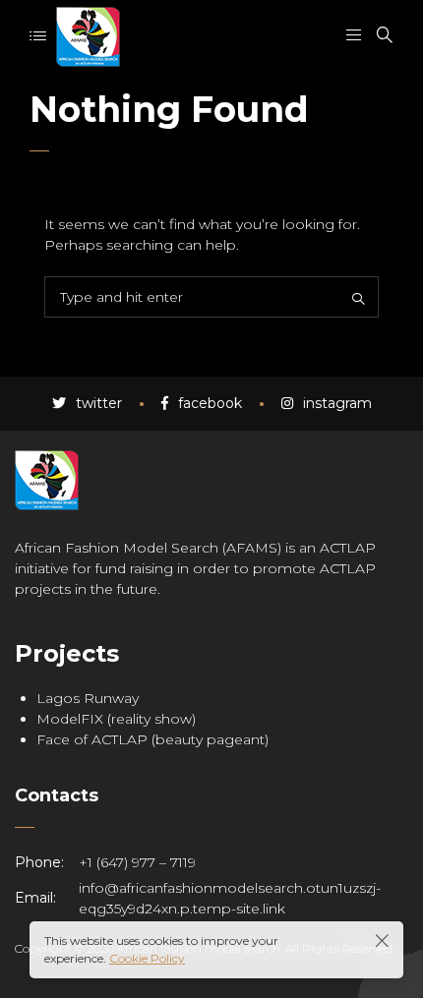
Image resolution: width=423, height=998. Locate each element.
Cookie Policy (147, 958)
